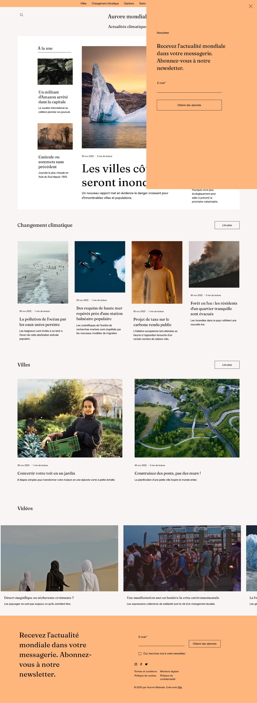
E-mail (161, 83)
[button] (250, 6)
